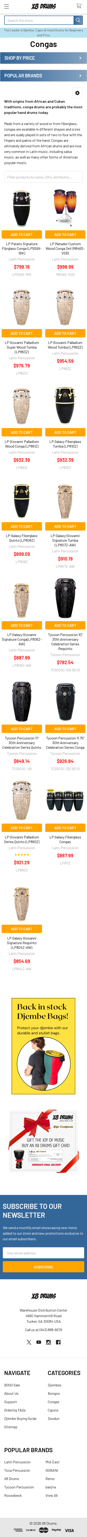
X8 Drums (11, 1478)
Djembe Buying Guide (20, 1418)
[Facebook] (58, 1342)
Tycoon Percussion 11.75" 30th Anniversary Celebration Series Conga (65, 742)
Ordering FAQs (15, 1410)
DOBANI (51, 1470)
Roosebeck (13, 1495)
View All (51, 1495)
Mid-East (52, 1462)
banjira (50, 1487)
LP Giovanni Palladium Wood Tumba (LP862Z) (65, 344)
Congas (53, 1401)
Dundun (53, 1418)
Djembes (54, 1385)
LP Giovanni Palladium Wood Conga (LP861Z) (22, 443)
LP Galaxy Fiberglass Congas (65, 839)
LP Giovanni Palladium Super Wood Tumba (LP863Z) (22, 347)
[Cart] (80, 6)
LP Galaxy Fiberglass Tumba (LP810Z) (65, 443)
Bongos (54, 1393)
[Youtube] (39, 1342)
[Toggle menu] (6, 6)
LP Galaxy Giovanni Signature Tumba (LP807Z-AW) (65, 540)
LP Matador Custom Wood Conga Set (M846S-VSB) (65, 248)
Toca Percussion (17, 1470)
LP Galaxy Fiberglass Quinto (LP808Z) (22, 537)
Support (10, 1401)
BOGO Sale (12, 1385)
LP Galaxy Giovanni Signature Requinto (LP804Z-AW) (22, 943)
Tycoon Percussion (19, 1487)
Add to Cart (22, 234)
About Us (11, 1393)
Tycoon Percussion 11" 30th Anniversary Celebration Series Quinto (21, 742)
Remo (50, 1478)
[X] (29, 1342)
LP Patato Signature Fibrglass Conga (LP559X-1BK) (22, 248)
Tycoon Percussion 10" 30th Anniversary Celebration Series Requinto (65, 641)
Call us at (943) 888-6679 (43, 1329)
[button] (77, 93)
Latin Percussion (17, 1462)
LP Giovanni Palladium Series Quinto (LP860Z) (21, 839)
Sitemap (10, 1427)
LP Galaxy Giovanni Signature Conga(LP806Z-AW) (22, 639)
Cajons (53, 1410)
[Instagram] (48, 1342)
